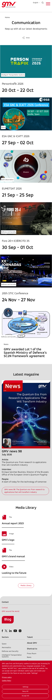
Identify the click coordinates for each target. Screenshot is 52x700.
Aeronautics (6, 648)
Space (3, 127)
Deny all (25, 691)
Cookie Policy (6, 680)
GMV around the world (10, 611)
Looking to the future (14, 573)
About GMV (32, 643)
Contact (5, 608)
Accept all (25, 696)
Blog (7, 619)
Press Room (31, 654)
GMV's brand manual (13, 556)
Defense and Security (8, 232)
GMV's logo (8, 540)
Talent (30, 637)
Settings (25, 687)
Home (7, 17)
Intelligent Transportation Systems (13, 75)
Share (28, 38)
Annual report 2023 (13, 523)
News (29, 657)
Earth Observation (7, 180)
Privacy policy (7, 677)
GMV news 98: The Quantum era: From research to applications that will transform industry (24, 491)
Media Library (26, 586)
